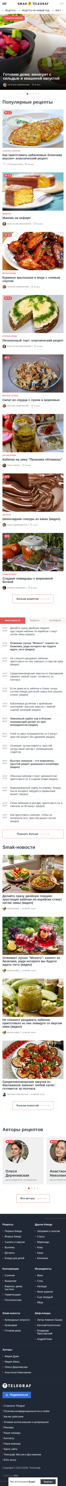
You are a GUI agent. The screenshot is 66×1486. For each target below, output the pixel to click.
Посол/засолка (13, 1300)
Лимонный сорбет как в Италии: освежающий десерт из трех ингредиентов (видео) (31, 721)
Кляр (40, 1247)
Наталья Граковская (17, 1094)
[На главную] (33, 3)
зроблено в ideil (10, 1476)
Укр (62, 3)
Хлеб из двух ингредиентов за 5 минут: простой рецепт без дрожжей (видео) (34, 735)
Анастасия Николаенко (19, 224)
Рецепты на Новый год (35, 10)
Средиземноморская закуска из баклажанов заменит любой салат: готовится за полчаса (29, 1085)
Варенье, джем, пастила (14, 1288)
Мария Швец (13, 909)
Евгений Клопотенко (48, 1325)
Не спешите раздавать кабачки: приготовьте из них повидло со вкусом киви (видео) (32, 1023)
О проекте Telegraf (14, 1406)
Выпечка (6, 214)
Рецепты (10, 10)
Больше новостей (28, 1105)
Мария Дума (12, 1356)
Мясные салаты (10, 396)
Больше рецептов (28, 599)
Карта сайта (10, 1449)
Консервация (10, 1268)
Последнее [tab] (55, 621)
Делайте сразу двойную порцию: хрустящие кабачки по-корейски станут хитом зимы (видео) (32, 899)
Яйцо (40, 1302)
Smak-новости (11, 1313)
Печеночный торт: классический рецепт (33, 340)
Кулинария (11, 1325)
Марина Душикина (16, 588)
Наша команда (12, 1443)
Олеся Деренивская (17, 525)
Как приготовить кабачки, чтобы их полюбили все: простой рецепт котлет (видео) (33, 818)
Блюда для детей (14, 1258)
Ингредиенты (43, 1268)
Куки (31, 1481)
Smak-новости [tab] (12, 621)
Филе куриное (45, 1291)
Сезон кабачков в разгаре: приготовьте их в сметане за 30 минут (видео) (36, 805)
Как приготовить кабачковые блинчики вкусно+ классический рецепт (32, 156)
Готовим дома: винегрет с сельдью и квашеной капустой (31, 76)
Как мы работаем (13, 1416)
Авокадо (42, 1286)
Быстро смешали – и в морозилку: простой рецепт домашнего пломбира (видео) (34, 764)
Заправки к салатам (48, 1231)
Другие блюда (9, 273)
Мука (40, 1275)
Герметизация (9, 574)
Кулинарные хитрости (17, 1320)
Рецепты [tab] (34, 621)
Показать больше (27, 834)
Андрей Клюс (44, 1339)
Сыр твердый (45, 1297)
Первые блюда (13, 1231)
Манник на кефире (16, 218)
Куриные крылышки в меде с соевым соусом (31, 279)
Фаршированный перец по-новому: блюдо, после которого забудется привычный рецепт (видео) (35, 791)
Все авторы (27, 1198)
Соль (40, 1281)
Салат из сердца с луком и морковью (31, 400)
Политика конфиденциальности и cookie (27, 1411)
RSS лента (10, 1460)
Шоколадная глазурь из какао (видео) (31, 519)
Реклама (9, 1427)
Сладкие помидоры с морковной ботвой (27, 580)
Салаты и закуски (14, 18)
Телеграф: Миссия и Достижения (22, 1454)
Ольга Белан (13, 465)
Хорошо (48, 1481)
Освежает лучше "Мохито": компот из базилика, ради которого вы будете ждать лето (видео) (31, 961)
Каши (40, 1253)
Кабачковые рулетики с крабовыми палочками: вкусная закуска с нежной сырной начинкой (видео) (32, 706)
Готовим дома (13, 1330)
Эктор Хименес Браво (49, 1320)
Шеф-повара (42, 1313)
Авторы (7, 1349)
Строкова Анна (15, 164)
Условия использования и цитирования (26, 1422)
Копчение (42, 1258)
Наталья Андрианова (18, 85)
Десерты (6, 515)
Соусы (41, 1236)
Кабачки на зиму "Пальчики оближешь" (32, 459)
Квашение (10, 1281)
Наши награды (12, 1433)
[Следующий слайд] (63, 11)
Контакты (9, 1438)
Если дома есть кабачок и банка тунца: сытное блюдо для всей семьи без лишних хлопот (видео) (36, 691)
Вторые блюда (9, 336)
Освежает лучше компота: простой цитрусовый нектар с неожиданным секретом (31, 748)
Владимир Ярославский (44, 1332)
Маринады (43, 1242)
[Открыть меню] (4, 3)
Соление (10, 1275)
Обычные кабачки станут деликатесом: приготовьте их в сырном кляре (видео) (34, 778)
